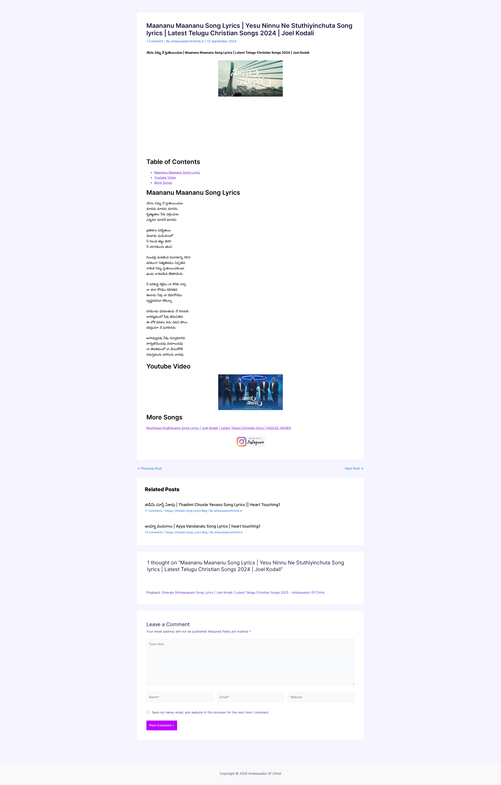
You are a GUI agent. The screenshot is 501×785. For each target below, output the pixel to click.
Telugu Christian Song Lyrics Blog (186, 510)
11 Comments (153, 510)
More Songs (163, 183)
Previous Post (149, 468)
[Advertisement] (250, 127)
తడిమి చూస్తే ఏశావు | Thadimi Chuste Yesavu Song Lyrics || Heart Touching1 (212, 504)
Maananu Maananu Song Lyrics (177, 172)
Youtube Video (165, 177)
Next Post (354, 468)
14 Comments (153, 532)
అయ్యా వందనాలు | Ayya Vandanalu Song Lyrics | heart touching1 (202, 526)
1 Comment (154, 41)
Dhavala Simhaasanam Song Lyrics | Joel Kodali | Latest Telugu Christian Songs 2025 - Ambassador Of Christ (243, 592)
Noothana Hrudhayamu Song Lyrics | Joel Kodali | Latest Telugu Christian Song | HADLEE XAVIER (218, 428)
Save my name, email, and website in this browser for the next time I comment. (210, 712)
